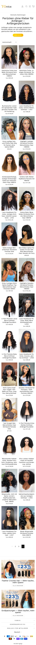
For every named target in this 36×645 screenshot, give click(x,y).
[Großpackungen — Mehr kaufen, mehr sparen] (18, 599)
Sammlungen (21, 15)
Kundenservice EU (17, 624)
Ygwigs (18, 620)
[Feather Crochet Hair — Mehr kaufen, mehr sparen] (18, 569)
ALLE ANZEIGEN (18, 585)
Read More (18, 35)
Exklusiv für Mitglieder (17, 628)
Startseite (13, 15)
